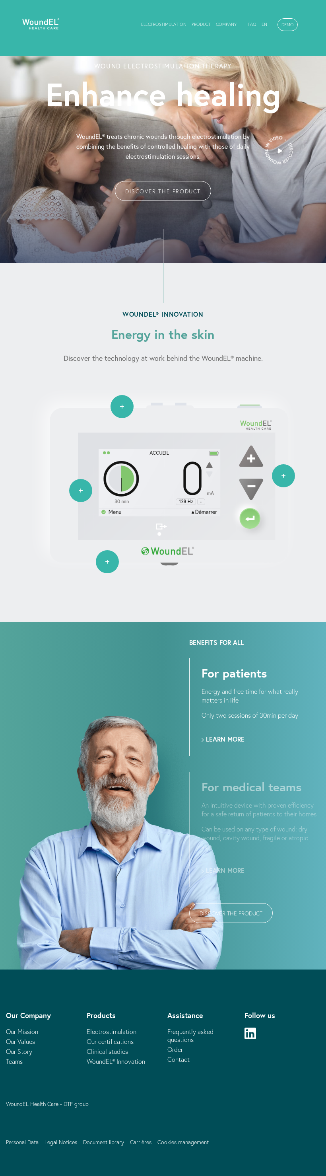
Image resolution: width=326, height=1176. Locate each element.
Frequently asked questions (190, 1036)
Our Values (20, 1042)
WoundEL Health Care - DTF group (47, 1104)
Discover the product (163, 191)
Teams (14, 1061)
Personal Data (22, 1142)
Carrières (140, 1142)
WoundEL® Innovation (116, 1061)
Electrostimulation (111, 1032)
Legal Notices (61, 1142)
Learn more (224, 739)
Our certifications (110, 1042)
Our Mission (22, 1032)
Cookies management (183, 1142)
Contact (178, 1059)
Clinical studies (107, 1051)
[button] (288, 25)
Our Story (19, 1051)
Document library (103, 1142)
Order (175, 1049)
